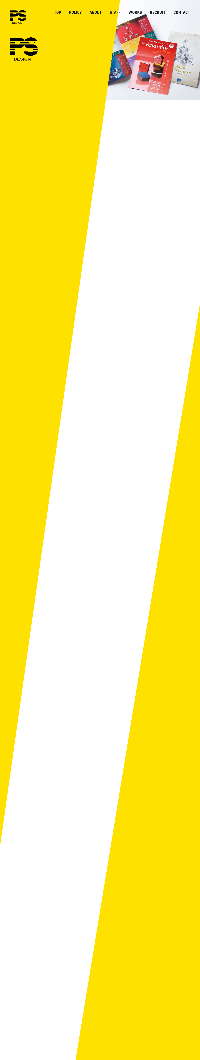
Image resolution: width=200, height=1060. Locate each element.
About (96, 12)
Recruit (157, 12)
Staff (115, 12)
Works (135, 12)
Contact (181, 12)
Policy (75, 12)
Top (57, 12)
